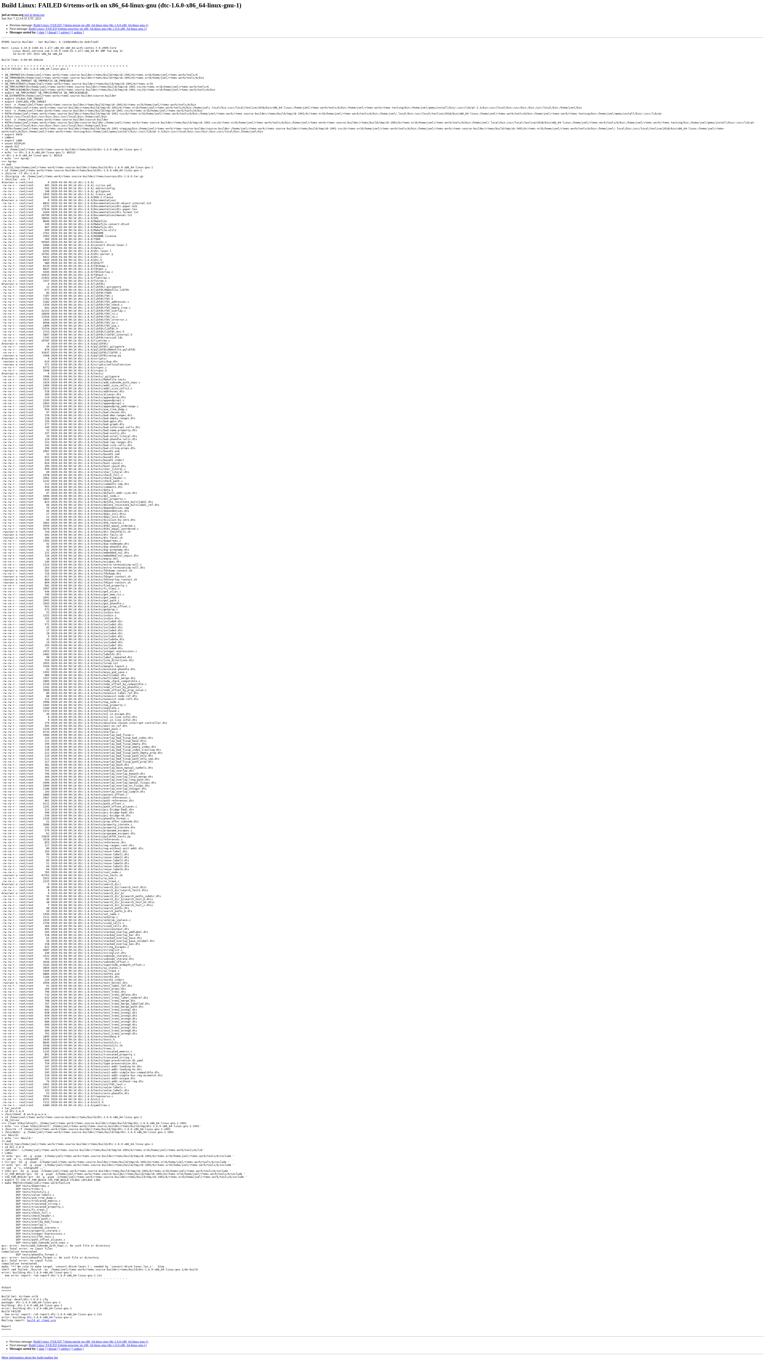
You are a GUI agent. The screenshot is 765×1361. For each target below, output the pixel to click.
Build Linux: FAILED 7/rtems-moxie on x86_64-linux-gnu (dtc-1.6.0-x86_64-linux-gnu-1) (90, 25)
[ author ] (78, 32)
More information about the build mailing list (30, 1357)
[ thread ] (52, 32)
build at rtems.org (41, 1320)
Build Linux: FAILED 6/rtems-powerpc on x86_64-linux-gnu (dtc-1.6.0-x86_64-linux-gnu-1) (88, 28)
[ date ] (41, 32)
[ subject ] (65, 32)
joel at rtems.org (34, 15)
